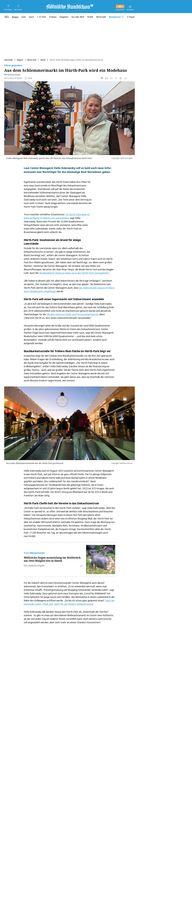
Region (20, 59)
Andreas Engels (14, 74)
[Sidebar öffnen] (6, 17)
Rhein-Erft (31, 59)
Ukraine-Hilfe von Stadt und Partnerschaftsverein (72, 314)
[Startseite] (69, 6)
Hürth (42, 59)
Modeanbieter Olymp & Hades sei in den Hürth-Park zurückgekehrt (74, 272)
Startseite (8, 59)
